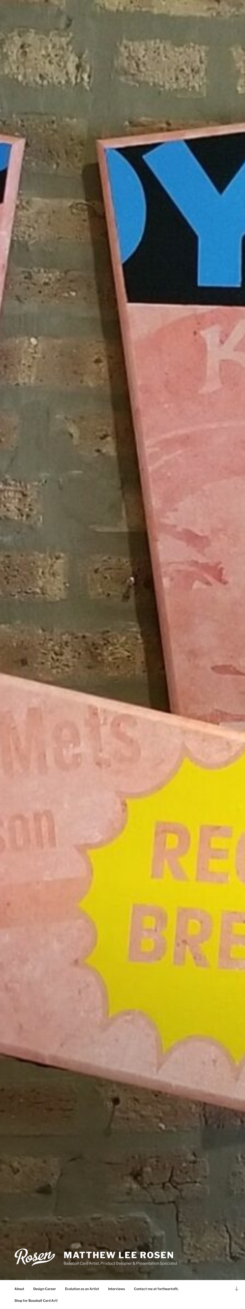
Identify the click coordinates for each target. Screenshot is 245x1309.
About (19, 1289)
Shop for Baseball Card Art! (36, 1300)
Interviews (116, 1289)
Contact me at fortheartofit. (156, 1289)
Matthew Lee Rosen (119, 1255)
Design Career (44, 1289)
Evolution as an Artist (82, 1289)
